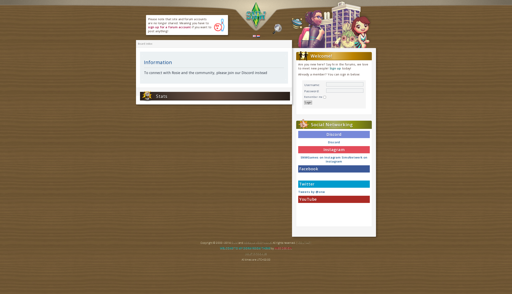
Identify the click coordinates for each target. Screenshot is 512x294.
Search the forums (277, 29)
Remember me (313, 97)
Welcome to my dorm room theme (245, 248)
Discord (334, 142)
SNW (234, 242)
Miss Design (283, 248)
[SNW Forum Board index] (256, 16)
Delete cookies (256, 254)
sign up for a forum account (169, 27)
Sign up (335, 68)
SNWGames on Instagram (321, 157)
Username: (312, 85)
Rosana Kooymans (258, 242)
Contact (305, 242)
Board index (145, 43)
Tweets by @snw (311, 192)
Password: (311, 91)
